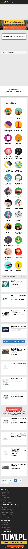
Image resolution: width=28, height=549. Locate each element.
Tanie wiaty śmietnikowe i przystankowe (18, 419)
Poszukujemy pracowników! (18, 363)
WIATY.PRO (14, 354)
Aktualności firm (5, 499)
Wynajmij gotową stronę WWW (9, 512)
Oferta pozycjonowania (7, 514)
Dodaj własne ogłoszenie (14, 28)
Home (3, 52)
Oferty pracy (4, 494)
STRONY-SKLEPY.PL (19, 330)
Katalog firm (4, 500)
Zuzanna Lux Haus (16, 468)
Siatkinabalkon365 (18, 287)
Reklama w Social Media (7, 516)
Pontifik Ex (14, 455)
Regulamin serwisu (5, 527)
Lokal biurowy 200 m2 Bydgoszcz (18, 465)
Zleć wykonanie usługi (14, 409)
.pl (7, 2)
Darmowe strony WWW (7, 509)
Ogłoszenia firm (5, 492)
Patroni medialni (5, 524)
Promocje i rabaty (5, 497)
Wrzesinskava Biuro (16, 381)
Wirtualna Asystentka (16, 378)
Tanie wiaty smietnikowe (17, 394)
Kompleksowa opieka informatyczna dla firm (18, 311)
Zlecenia (3, 495)
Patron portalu (4, 522)
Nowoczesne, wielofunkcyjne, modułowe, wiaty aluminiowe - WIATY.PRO (18, 350)
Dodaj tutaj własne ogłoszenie (14, 341)
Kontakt (3, 526)
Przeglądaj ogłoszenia (14, 22)
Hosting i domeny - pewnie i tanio (18, 326)
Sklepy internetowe (6, 517)
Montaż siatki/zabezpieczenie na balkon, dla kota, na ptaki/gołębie (18, 282)
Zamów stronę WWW (7, 511)
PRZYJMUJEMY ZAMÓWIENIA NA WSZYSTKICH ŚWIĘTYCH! (18, 451)
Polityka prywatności (6, 529)
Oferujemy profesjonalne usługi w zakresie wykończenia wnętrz (18, 435)
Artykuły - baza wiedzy (6, 502)
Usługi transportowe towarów (18, 296)
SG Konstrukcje (18, 439)
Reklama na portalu (6, 507)
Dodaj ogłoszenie (15, 546)
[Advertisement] (14, 70)
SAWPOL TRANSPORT (19, 299)
